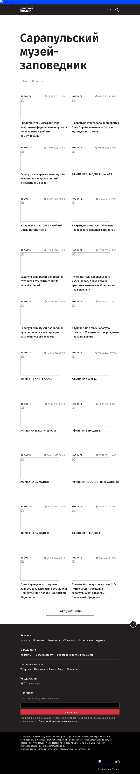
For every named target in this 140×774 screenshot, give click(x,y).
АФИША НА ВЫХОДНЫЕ (86, 430)
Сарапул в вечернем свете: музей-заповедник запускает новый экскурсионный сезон (42, 178)
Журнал (100, 640)
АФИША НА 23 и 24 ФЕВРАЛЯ (38, 430)
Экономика (54, 640)
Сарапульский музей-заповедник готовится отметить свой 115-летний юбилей (41, 281)
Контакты (25, 655)
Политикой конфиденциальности (58, 721)
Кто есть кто (85, 640)
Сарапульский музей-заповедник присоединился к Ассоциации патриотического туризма (41, 332)
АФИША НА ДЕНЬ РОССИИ (36, 379)
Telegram (25, 669)
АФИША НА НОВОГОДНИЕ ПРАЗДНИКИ (95, 481)
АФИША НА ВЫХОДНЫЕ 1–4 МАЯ (92, 174)
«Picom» (115, 769)
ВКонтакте (72, 669)
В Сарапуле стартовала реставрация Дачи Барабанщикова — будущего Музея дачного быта (95, 127)
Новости (25, 96)
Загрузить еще (70, 611)
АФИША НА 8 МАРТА (84, 379)
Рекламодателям (44, 655)
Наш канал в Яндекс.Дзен (48, 669)
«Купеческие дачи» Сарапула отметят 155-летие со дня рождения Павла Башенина (95, 332)
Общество (69, 640)
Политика (38, 640)
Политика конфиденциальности (75, 655)
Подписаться (70, 712)
